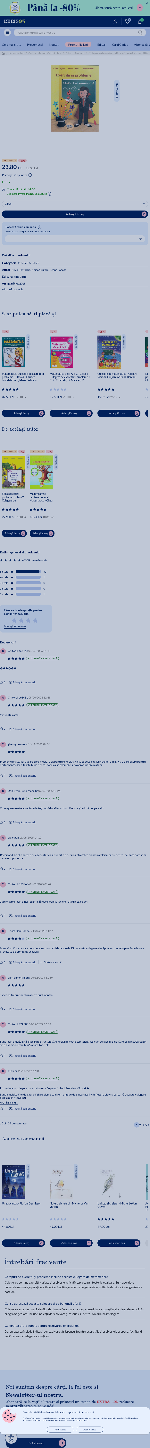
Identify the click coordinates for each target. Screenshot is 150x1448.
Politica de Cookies (80, 1420)
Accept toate (89, 1429)
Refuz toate (60, 1429)
